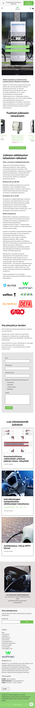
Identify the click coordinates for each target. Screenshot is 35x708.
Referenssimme (6, 638)
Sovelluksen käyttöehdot (8, 643)
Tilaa (27, 622)
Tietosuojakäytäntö (7, 641)
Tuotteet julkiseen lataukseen (17, 114)
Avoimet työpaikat (7, 645)
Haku (3, 632)
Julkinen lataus (11, 387)
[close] (33, 3)
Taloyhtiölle (10, 382)
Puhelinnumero (9, 372)
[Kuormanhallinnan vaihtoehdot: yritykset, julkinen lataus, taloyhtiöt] (17, 440)
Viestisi (7, 393)
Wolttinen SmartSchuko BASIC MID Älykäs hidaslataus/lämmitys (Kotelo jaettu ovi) (17, 138)
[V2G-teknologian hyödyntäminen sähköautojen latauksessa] (17, 483)
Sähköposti (8, 365)
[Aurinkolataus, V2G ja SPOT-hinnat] (17, 530)
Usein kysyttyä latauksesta (17, 50)
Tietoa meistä (5, 639)
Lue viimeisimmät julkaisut (17, 423)
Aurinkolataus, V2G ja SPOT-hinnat (17, 547)
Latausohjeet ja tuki (7, 648)
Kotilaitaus (10, 389)
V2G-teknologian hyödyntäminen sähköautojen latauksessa (16, 501)
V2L (25, 507)
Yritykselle (10, 384)
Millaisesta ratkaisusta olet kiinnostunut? (17, 380)
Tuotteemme (5, 636)
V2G (17, 507)
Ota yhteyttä (28, 3)
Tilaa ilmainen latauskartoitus (17, 47)
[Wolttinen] (17, 8)
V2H (21, 507)
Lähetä (9, 408)
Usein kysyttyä (6, 646)
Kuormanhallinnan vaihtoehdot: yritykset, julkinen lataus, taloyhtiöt (16, 458)
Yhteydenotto (5, 634)
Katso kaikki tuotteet (17, 148)
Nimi (7, 358)
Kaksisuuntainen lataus (9, 507)
